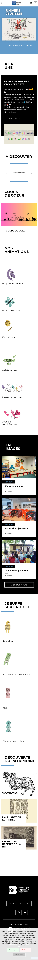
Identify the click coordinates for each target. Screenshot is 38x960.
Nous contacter (20, 903)
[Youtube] (24, 912)
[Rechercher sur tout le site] (2, 3)
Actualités (8, 641)
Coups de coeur (16, 230)
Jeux (5, 708)
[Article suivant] (31, 172)
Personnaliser (19, 954)
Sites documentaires (13, 741)
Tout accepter (13, 950)
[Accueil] (17, 3)
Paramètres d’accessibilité (31, 3)
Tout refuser (25, 950)
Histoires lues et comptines (16, 674)
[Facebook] (13, 912)
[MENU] (35, 3)
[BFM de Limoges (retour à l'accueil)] (19, 896)
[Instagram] (18, 912)
